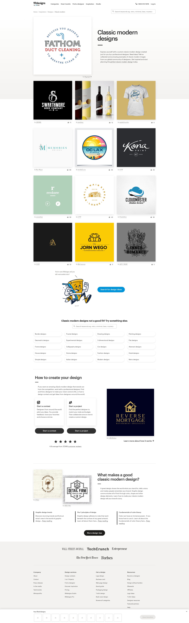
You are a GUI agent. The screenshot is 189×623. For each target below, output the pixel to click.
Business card (100, 579)
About (35, 576)
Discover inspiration (71, 586)
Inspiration (90, 4)
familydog (80, 122)
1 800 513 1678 (143, 4)
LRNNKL (38, 122)
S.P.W (121, 169)
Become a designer (133, 576)
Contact (36, 579)
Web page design (101, 583)
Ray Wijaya (39, 169)
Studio (98, 4)
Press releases (38, 583)
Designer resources (133, 600)
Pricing (67, 590)
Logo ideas (130, 593)
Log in (153, 4)
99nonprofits (37, 593)
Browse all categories (103, 600)
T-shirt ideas (131, 597)
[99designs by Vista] (39, 4)
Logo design (100, 576)
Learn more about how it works (138, 441)
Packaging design (102, 590)
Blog (128, 579)
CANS (37, 264)
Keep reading (47, 521)
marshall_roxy (82, 169)
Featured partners (133, 604)
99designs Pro (69, 597)
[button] (186, 611)
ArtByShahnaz (112, 438)
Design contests (70, 576)
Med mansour (81, 264)
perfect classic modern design (121, 62)
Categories (55, 4)
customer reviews (74, 446)
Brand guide (100, 586)
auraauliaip (39, 217)
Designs (50, 12)
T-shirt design (100, 593)
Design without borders (134, 583)
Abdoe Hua (67, 505)
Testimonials (37, 590)
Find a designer (78, 4)
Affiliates (130, 590)
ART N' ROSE (123, 264)
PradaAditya (123, 217)
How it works (66, 4)
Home (35, 12)
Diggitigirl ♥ (88, 77)
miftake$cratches (124, 122)
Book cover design (102, 597)
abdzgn (37, 500)
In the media (37, 586)
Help (128, 607)
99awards (130, 586)
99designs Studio (70, 593)
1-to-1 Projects (69, 579)
